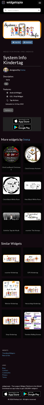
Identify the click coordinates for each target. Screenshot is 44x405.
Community (6, 373)
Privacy (4, 375)
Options (8, 110)
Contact (5, 370)
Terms (4, 377)
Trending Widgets (8, 353)
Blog (3, 368)
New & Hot (6, 355)
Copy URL (17, 42)
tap (6, 84)
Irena (23, 70)
